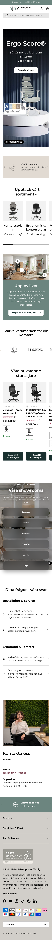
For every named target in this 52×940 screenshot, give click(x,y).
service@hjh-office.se (29, 2)
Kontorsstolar (13, 227)
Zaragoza (26, 512)
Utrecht (26, 555)
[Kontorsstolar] (13, 211)
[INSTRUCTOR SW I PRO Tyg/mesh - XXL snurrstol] (36, 392)
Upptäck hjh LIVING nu (24, 313)
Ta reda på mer (26, 70)
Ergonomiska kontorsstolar (36, 227)
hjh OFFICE (14, 933)
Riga (26, 566)
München (26, 533)
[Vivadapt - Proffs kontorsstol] (13, 392)
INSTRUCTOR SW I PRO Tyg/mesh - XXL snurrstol (36, 413)
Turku (26, 523)
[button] (48, 9)
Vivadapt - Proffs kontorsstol (12, 412)
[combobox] (26, 15)
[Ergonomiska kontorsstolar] (36, 211)
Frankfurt (26, 544)
